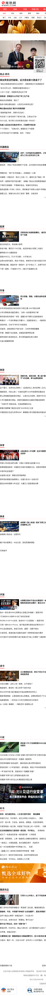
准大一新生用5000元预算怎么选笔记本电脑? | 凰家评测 (21, 612)
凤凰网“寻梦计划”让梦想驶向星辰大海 (14, 775)
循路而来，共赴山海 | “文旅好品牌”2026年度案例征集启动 (22, 392)
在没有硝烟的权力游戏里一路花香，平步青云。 (18, 830)
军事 (2, 290)
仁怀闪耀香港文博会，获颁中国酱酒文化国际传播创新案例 (22, 400)
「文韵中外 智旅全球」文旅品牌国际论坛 (15, 404)
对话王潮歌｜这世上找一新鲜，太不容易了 (16, 684)
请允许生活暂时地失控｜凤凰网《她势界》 (16, 759)
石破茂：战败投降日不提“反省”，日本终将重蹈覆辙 (19, 329)
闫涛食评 (3, 550)
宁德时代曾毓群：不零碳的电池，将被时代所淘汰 (19, 185)
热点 (2, 74)
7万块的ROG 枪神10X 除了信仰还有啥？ (15, 616)
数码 (37, 13)
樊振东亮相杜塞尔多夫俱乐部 (12, 66)
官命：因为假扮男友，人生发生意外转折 (15, 814)
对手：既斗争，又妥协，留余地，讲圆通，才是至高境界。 (22, 822)
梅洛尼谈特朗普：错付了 (9, 100)
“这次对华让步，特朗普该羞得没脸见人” (15, 88)
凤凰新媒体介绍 (6, 965)
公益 (2, 737)
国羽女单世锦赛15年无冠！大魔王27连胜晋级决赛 (19, 483)
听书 (2, 808)
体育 (2, 445)
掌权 (41, 818)
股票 (29, 13)
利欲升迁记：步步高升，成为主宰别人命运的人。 (19, 818)
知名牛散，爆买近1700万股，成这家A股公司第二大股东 (21, 248)
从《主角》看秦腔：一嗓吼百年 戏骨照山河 (16, 704)
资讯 (5, 9)
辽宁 (20, 18)
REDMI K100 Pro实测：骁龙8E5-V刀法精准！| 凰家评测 (22, 620)
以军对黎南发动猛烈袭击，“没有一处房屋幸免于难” (19, 312)
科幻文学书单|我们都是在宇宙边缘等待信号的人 (18, 692)
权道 (31, 847)
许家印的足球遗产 (7, 471)
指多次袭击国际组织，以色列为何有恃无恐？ (17, 104)
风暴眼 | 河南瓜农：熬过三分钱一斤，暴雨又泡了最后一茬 (22, 177)
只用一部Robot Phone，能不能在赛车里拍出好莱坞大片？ (22, 625)
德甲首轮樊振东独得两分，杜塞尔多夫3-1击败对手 (19, 479)
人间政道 (32, 834)
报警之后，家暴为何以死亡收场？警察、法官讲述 (19, 193)
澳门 (4, 18)
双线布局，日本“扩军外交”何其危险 (13, 324)
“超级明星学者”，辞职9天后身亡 (12, 112)
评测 (2, 594)
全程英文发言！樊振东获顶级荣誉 (13, 475)
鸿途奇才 (36, 843)
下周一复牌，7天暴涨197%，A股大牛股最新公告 (18, 269)
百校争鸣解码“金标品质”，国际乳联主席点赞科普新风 (20, 763)
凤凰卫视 (35, 9)
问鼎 (44, 826)
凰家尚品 (4, 889)
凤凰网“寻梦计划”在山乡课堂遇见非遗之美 (16, 779)
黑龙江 (39, 18)
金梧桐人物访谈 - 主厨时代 (10, 534)
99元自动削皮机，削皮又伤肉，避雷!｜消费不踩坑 (19, 629)
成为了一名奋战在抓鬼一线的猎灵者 (13, 834)
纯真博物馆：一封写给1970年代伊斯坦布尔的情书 (19, 700)
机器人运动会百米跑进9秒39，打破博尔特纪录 (18, 125)
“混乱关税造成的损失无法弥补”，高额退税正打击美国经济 (22, 84)
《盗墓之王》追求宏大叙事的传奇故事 (14, 851)
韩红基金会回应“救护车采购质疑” (13, 108)
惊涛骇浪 (41, 830)
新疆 (33, 18)
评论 (12, 13)
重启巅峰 (36, 814)
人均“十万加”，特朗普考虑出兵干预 (13, 92)
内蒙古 (27, 18)
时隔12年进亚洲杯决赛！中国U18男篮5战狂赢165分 (20, 463)
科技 (25, 9)
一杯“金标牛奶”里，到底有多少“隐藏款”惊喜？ (17, 771)
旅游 (2, 369)
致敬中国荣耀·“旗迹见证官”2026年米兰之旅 (16, 408)
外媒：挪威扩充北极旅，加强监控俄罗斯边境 (17, 333)
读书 (2, 665)
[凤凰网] (9, 5)
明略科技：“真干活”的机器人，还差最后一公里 (18, 173)
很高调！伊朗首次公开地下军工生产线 (14, 96)
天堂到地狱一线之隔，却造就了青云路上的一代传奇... (20, 826)
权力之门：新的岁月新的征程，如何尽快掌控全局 (19, 855)
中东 (9, 18)
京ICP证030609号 (36, 979)
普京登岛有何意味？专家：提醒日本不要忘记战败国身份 (21, 316)
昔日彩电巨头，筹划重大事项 (11, 244)
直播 (4, 13)
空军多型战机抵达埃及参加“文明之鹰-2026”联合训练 (20, 308)
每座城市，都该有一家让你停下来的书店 (15, 688)
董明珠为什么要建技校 (8, 252)
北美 (15, 18)
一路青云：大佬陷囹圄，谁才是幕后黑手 (15, 843)
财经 (15, 9)
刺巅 (32, 851)
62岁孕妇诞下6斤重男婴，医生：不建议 (15, 133)
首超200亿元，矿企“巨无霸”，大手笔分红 (16, 256)
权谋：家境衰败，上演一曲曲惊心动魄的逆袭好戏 (19, 838)
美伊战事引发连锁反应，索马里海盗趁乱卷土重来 (19, 337)
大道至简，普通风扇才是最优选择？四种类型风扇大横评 (21, 633)
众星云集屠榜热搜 (7, 341)
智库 (21, 13)
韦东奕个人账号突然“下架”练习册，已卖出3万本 (18, 116)
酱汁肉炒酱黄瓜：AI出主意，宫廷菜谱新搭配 (17, 542)
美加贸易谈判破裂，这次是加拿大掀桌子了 (21, 80)
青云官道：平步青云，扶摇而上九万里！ (15, 859)
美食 (2, 516)
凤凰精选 (4, 146)
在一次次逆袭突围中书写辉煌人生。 (13, 847)
